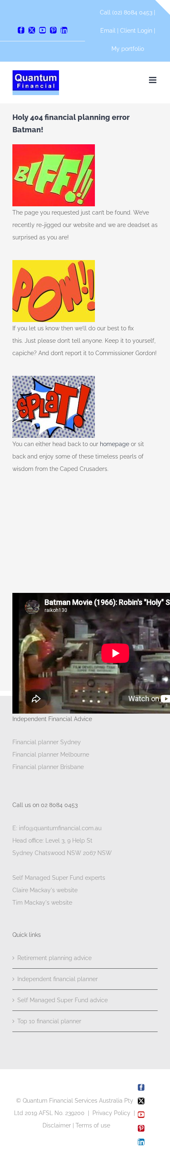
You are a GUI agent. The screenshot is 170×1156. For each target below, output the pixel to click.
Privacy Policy (111, 1113)
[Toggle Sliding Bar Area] (162, 7)
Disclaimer (56, 1125)
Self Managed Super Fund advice (62, 1000)
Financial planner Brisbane (48, 767)
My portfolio (127, 48)
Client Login (136, 30)
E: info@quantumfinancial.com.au (57, 828)
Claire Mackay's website (45, 890)
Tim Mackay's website (42, 902)
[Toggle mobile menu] (153, 80)
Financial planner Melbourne (50, 754)
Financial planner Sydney (46, 742)
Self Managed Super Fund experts (58, 877)
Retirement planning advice (54, 958)
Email (108, 30)
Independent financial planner (57, 979)
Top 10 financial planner (49, 1021)
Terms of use (93, 1125)
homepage (115, 444)
